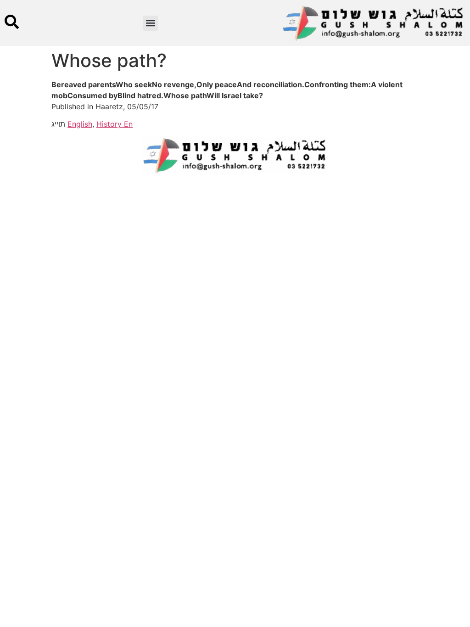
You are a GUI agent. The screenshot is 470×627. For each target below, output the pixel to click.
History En (114, 124)
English (79, 124)
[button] (150, 23)
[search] (12, 22)
